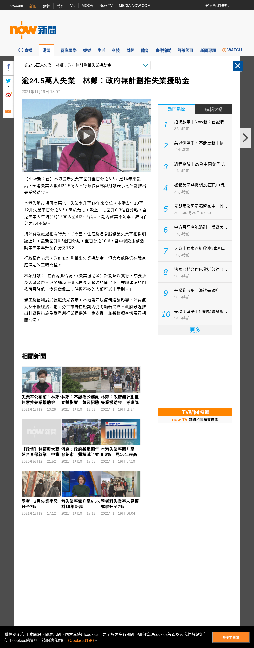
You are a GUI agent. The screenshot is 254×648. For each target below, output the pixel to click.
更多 (195, 330)
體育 (60, 6)
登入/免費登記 (217, 5)
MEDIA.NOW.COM (135, 5)
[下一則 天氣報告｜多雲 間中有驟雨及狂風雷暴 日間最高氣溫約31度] (245, 138)
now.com (15, 5)
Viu (72, 5)
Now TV (106, 5)
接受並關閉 (231, 637)
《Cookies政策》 (80, 640)
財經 (46, 6)
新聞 (33, 6)
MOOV (87, 5)
